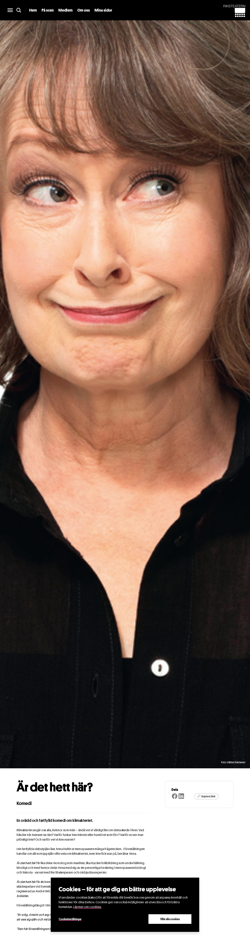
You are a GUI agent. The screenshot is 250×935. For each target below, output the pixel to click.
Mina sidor (103, 10)
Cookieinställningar (70, 919)
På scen (48, 10)
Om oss (83, 10)
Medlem (65, 10)
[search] (19, 10)
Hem (33, 10)
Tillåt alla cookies (170, 919)
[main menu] (10, 10)
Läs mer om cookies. (87, 907)
